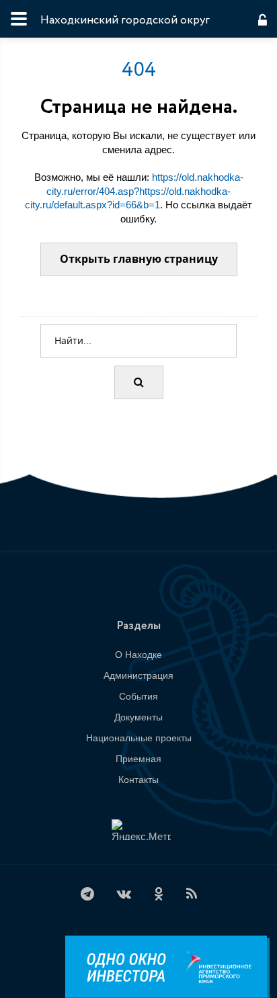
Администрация (138, 675)
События (138, 696)
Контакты (138, 779)
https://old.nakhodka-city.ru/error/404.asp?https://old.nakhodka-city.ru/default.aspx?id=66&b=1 (134, 190)
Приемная (138, 758)
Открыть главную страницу (139, 259)
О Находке (138, 654)
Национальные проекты (139, 738)
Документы (138, 717)
